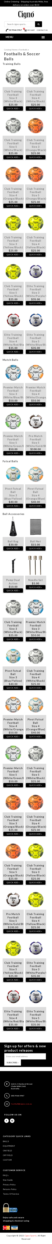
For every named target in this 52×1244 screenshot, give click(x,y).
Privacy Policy (9, 1184)
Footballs (23, 49)
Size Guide (8, 1180)
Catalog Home (10, 49)
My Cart (29, 30)
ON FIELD (7, 1150)
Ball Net (35, 541)
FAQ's (6, 1175)
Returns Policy (10, 1189)
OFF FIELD (8, 1155)
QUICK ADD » (13, 108)
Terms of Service (11, 1194)
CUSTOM (7, 1160)
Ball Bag (13, 541)
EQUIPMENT (9, 1146)
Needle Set (35, 580)
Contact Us (42, 30)
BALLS (6, 1141)
